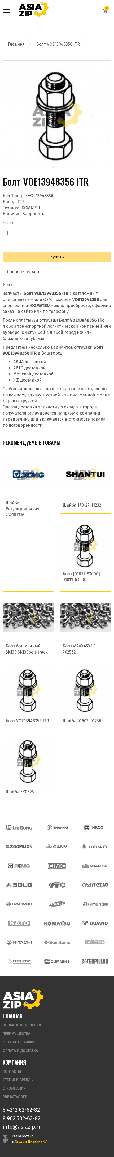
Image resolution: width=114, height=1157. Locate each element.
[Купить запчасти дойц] (19, 961)
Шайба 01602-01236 (82, 720)
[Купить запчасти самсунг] (57, 904)
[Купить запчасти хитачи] (19, 942)
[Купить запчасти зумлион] (19, 846)
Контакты (12, 1071)
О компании (14, 1088)
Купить (57, 256)
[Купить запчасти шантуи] (95, 866)
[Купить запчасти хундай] (95, 904)
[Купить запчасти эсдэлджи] (19, 885)
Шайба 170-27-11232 (82, 505)
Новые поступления (22, 1025)
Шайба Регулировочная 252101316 (23, 509)
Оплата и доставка (20, 1050)
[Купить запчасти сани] (57, 846)
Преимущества (16, 1033)
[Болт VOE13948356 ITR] (57, 114)
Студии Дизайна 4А (31, 1141)
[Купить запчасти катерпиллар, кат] (95, 961)
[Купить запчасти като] (19, 923)
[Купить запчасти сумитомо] (57, 942)
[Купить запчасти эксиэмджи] (19, 866)
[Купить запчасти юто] (57, 885)
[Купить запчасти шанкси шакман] (57, 827)
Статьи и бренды (18, 1080)
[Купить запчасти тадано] (95, 923)
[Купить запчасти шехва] (95, 827)
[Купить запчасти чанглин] (95, 885)
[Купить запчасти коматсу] (57, 923)
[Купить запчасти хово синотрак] (95, 846)
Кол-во (8, 223)
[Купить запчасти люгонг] (19, 827)
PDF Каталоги (15, 1097)
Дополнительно (23, 271)
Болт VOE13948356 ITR (27, 720)
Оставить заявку (18, 1042)
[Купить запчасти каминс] (57, 961)
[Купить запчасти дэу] (19, 904)
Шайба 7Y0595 (20, 791)
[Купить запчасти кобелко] (95, 942)
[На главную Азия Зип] (23, 998)
